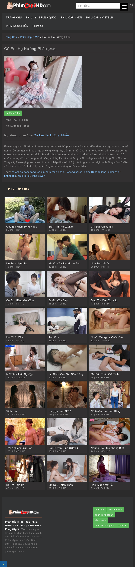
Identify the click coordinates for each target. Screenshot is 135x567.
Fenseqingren (74, 172)
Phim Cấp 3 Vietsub (99, 17)
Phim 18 (38, 26)
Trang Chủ (14, 17)
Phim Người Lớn (17, 26)
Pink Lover (38, 175)
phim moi (100, 509)
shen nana (100, 520)
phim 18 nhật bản (104, 514)
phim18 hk (24, 175)
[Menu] (124, 7)
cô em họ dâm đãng (24, 172)
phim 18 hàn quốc (104, 525)
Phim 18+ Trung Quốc (41, 17)
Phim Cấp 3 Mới (71, 17)
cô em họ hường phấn (50, 172)
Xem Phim (14, 113)
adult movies (115, 509)
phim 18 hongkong (95, 172)
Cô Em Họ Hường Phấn (51, 135)
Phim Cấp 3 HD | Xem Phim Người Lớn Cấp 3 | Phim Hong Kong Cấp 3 (38, 5)
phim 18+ (123, 525)
